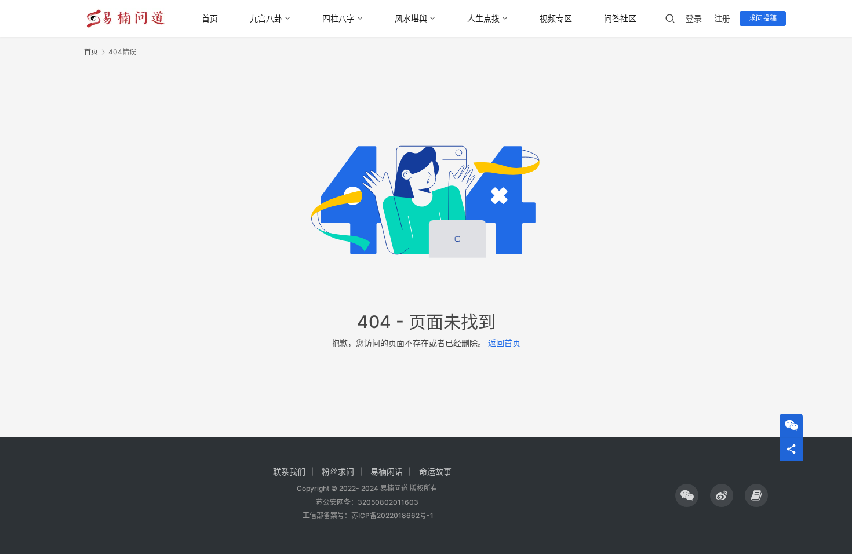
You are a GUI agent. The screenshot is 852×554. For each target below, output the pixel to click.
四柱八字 (338, 18)
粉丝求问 (338, 471)
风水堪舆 (411, 18)
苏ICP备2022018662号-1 (392, 515)
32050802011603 (388, 502)
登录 (694, 18)
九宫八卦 (266, 18)
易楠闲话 (386, 471)
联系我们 (289, 471)
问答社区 (620, 18)
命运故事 (435, 471)
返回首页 (504, 343)
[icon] (686, 495)
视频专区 (556, 18)
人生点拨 (483, 18)
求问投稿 (763, 18)
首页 (210, 18)
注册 (722, 18)
